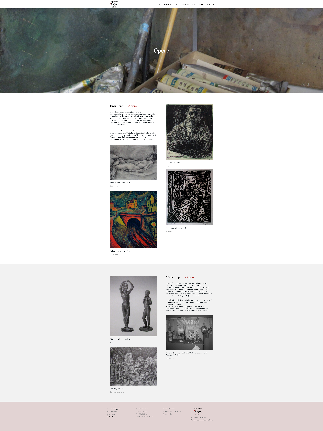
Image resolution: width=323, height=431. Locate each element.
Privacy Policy (168, 414)
